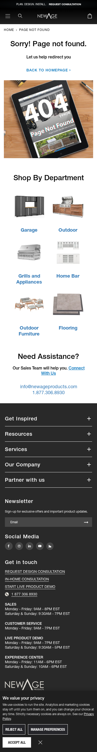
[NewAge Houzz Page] (50, 546)
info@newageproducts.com (48, 387)
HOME (9, 30)
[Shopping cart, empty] (90, 16)
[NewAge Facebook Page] (9, 546)
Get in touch (21, 562)
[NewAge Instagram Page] (19, 546)
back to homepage (47, 70)
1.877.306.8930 (48, 392)
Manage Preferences (48, 729)
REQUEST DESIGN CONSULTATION (35, 571)
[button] (48, 418)
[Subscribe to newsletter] (86, 522)
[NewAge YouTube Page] (40, 546)
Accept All (17, 742)
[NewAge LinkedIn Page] (29, 546)
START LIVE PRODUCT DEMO (30, 586)
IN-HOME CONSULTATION (27, 579)
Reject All (14, 729)
